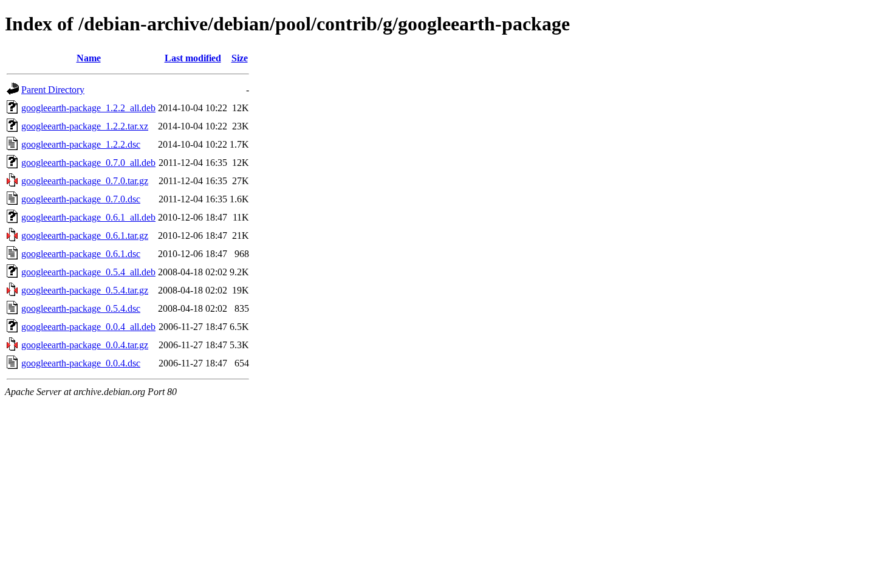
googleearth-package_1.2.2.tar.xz (84, 126)
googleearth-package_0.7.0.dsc (80, 199)
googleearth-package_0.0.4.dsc (80, 363)
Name (89, 58)
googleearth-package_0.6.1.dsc (80, 254)
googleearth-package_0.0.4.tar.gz (84, 345)
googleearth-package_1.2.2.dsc (80, 144)
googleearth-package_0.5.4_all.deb (88, 272)
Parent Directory (52, 89)
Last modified (193, 58)
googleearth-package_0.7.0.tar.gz (84, 181)
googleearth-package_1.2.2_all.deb (88, 108)
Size (239, 58)
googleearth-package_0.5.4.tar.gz (84, 290)
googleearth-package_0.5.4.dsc (80, 308)
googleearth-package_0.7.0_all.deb (88, 162)
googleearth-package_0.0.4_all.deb (88, 326)
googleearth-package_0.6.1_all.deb (88, 217)
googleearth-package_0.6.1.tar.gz (84, 235)
